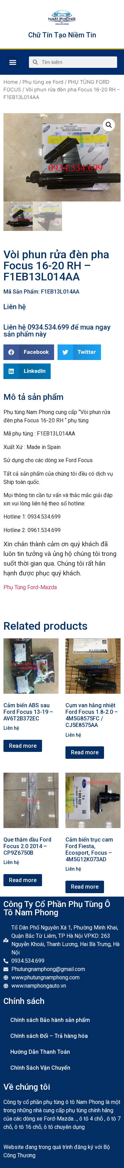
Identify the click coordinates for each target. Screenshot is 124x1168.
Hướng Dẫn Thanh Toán (40, 1052)
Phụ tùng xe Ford (42, 82)
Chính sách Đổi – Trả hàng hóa (49, 1036)
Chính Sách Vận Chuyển (40, 1067)
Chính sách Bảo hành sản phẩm (50, 1020)
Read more (23, 746)
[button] (12, 62)
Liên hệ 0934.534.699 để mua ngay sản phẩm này (57, 330)
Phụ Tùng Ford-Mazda (30, 587)
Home (10, 82)
